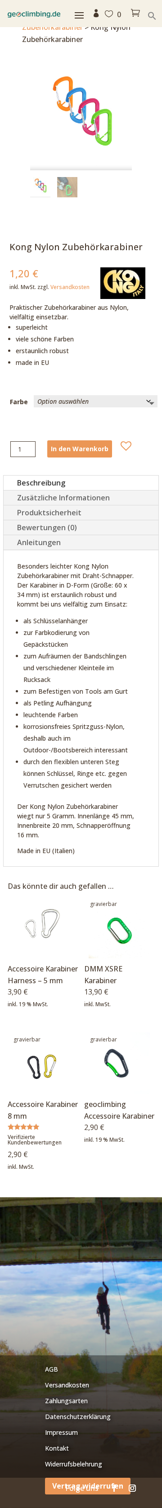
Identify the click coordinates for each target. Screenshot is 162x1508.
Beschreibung (41, 483)
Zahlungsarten (66, 1400)
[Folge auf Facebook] (114, 1488)
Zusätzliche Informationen (63, 498)
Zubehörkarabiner (52, 27)
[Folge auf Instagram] (132, 1488)
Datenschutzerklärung (78, 1416)
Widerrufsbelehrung (73, 1464)
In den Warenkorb (79, 448)
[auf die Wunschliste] (126, 446)
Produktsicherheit (49, 513)
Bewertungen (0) (47, 527)
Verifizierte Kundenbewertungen (35, 1139)
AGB (51, 1369)
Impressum (61, 1432)
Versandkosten (70, 287)
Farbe (19, 401)
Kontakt (57, 1448)
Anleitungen (39, 542)
